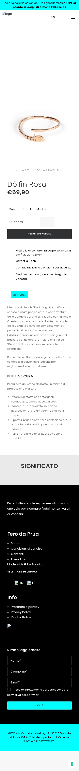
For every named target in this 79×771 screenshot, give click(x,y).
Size (12, 209)
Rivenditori (19, 559)
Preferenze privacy (25, 607)
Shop (15, 543)
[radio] (26, 209)
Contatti (17, 554)
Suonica (38, 564)
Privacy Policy (21, 612)
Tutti (30, 170)
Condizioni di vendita (26, 548)
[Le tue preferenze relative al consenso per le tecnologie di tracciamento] (72, 764)
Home (20, 170)
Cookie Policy (21, 617)
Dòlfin (41, 170)
